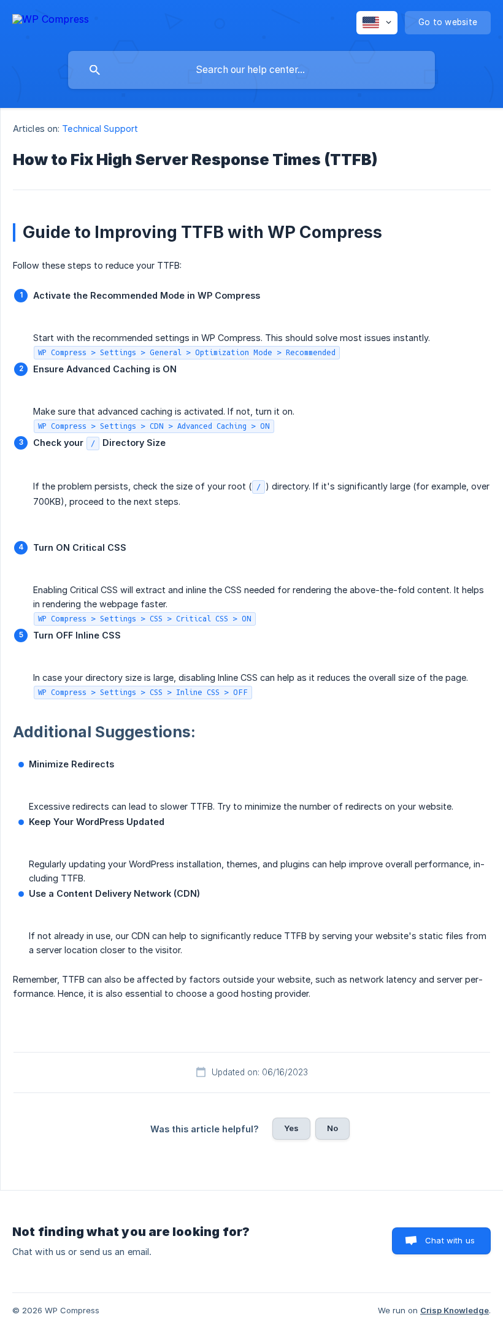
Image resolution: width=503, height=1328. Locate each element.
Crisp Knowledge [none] (454, 1310)
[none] (50, 21)
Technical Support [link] (100, 128)
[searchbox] (251, 70)
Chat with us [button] (450, 1240)
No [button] (332, 1128)
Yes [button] (291, 1128)
